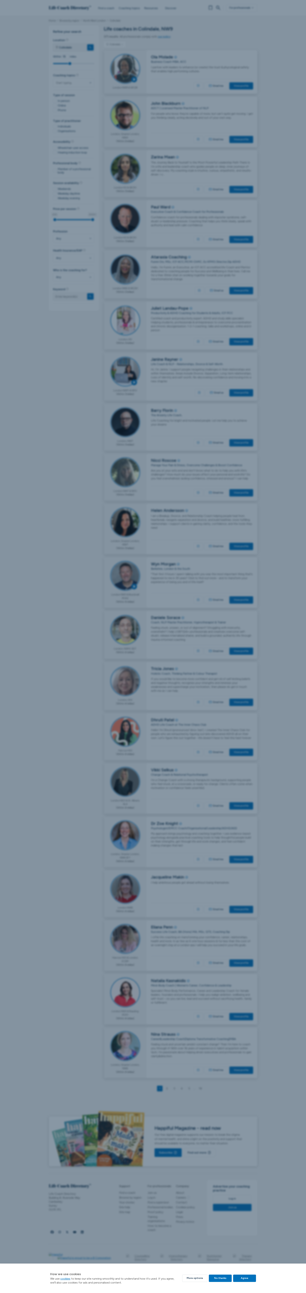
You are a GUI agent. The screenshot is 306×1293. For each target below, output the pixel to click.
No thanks (220, 1278)
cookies (65, 1278)
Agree (244, 1278)
